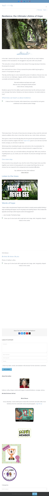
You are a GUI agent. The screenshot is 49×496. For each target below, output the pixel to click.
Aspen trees (27, 140)
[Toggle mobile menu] (46, 6)
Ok (34, 494)
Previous (39, 10)
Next (44, 10)
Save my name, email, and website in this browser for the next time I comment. (24, 365)
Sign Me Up (39, 403)
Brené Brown (25, 172)
